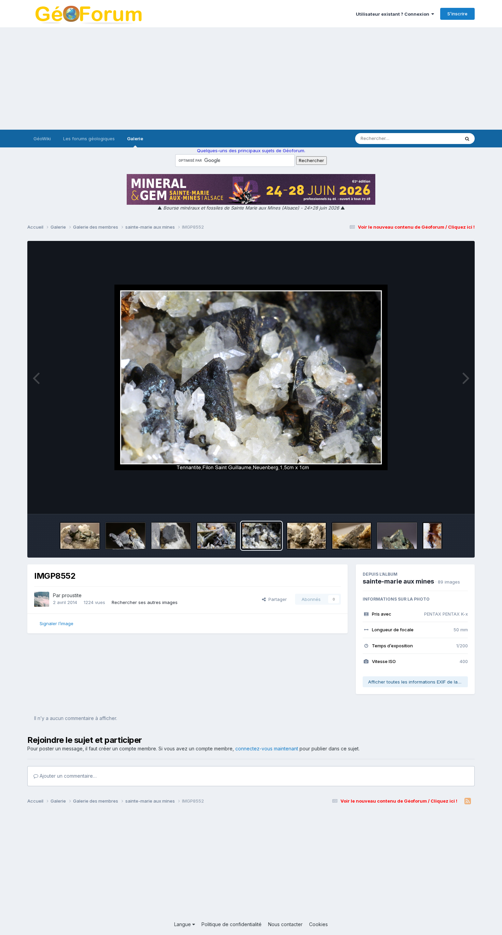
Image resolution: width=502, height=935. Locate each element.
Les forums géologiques (89, 138)
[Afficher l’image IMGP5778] (306, 535)
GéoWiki (42, 138)
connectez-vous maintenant (266, 748)
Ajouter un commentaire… (67, 776)
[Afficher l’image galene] (171, 535)
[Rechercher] (467, 138)
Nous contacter (285, 924)
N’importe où (437, 138)
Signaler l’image (56, 623)
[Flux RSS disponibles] (468, 801)
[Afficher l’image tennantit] (216, 535)
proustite (72, 595)
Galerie (135, 138)
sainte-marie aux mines (398, 581)
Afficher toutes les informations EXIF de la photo (418, 682)
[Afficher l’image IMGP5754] (352, 535)
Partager (276, 599)
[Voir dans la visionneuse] (251, 377)
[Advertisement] (251, 78)
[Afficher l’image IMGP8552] (261, 535)
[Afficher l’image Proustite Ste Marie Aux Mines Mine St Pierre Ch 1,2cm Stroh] (432, 535)
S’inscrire (457, 13)
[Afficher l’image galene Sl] (80, 535)
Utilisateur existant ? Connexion (393, 14)
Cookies (318, 924)
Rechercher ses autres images (145, 602)
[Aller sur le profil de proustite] (41, 599)
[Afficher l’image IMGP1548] (397, 535)
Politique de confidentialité (231, 924)
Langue (183, 924)
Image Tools (446, 501)
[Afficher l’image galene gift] (125, 535)
